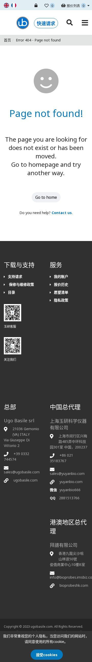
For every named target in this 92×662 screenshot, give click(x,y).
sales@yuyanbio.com (67, 473)
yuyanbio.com (71, 481)
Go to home (46, 197)
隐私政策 (61, 300)
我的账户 (61, 276)
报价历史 (61, 284)
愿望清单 (61, 292)
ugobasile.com (26, 480)
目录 (11, 292)
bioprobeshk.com (74, 585)
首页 (7, 40)
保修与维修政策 (21, 284)
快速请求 (46, 23)
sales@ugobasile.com (22, 472)
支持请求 (15, 276)
